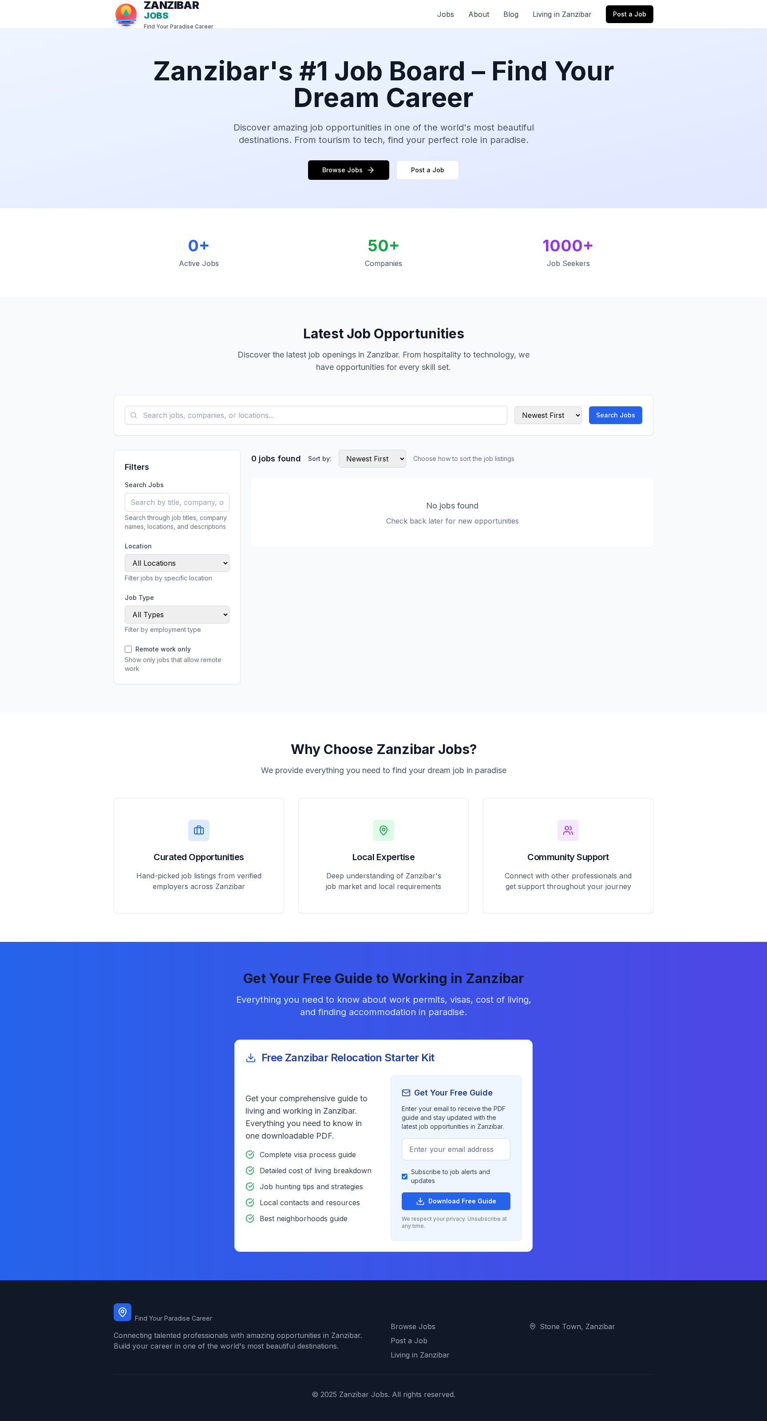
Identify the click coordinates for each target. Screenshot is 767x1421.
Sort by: (320, 458)
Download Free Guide (462, 1201)
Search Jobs (615, 415)
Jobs (445, 14)
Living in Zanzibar (562, 14)
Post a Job (629, 14)
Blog (510, 14)
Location (138, 546)
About (478, 14)
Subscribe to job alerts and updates (450, 1176)
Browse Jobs (342, 170)
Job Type (139, 597)
